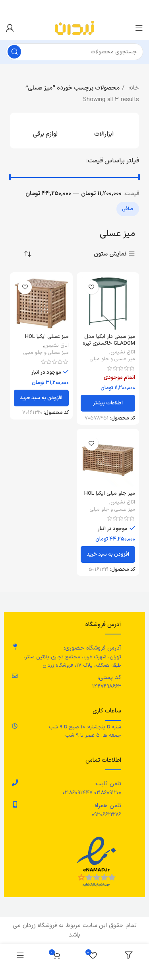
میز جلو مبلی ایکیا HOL (109, 493)
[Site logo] (74, 27)
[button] (41, 398)
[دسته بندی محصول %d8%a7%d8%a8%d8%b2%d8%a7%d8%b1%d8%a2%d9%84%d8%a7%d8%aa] (104, 130)
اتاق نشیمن (122, 352)
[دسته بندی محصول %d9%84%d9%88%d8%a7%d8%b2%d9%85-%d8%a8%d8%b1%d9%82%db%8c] (45, 130)
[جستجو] (14, 52)
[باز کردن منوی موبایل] (139, 28)
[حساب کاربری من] (10, 28)
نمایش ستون (110, 254)
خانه (132, 88)
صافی (128, 209)
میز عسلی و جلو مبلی (112, 359)
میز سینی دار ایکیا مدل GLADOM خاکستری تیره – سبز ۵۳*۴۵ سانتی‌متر (108, 342)
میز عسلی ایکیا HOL (47, 336)
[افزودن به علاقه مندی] (92, 287)
